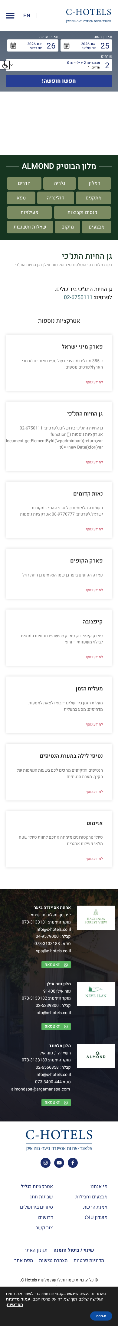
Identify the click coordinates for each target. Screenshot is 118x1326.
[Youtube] (59, 1163)
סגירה (101, 1316)
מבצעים (96, 227)
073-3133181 (34, 922)
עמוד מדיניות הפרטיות (18, 1302)
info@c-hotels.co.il (53, 929)
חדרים (24, 183)
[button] (5, 65)
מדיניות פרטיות (89, 1260)
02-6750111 (78, 297)
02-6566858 (47, 1067)
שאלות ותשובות (30, 227)
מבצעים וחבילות (91, 1197)
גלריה (59, 183)
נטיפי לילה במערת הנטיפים (71, 756)
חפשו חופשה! (59, 81)
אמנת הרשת (95, 1207)
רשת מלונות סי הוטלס (93, 265)
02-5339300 (47, 1005)
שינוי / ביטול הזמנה (74, 1250)
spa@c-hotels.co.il (53, 951)
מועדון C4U (96, 1217)
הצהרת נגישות (53, 1260)
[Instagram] (46, 1163)
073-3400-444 (48, 1082)
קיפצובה (93, 622)
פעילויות (29, 212)
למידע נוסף (94, 382)
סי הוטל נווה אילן (57, 265)
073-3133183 (34, 1060)
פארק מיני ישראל (82, 347)
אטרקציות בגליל (37, 1186)
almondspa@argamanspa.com (40, 1089)
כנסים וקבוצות (82, 212)
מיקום (67, 227)
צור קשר (44, 1227)
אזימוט (95, 823)
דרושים (45, 1217)
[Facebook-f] (73, 1163)
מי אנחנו (98, 1186)
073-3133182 (34, 998)
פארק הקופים (86, 561)
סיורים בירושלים (36, 1207)
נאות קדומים (88, 494)
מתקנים (93, 198)
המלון (94, 183)
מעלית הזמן (89, 689)
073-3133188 (47, 943)
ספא (21, 198)
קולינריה (55, 198)
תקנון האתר (36, 1250)
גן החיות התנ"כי (85, 414)
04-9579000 (47, 936)
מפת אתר (23, 1260)
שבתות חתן (41, 1197)
